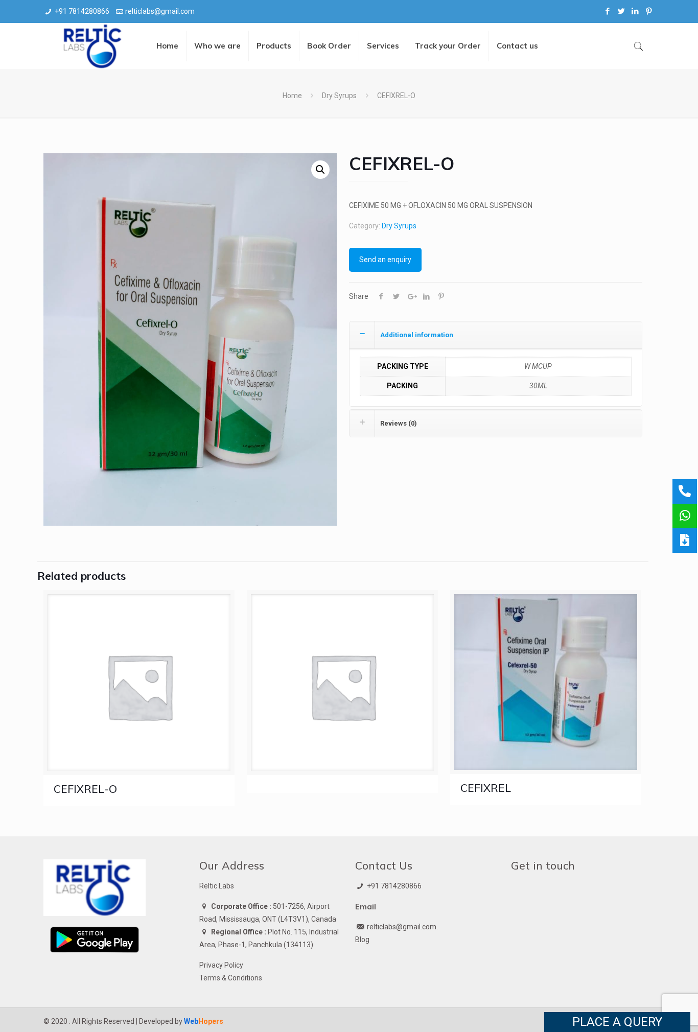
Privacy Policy (221, 965)
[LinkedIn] (635, 11)
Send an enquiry (385, 259)
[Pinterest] (649, 11)
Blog (362, 939)
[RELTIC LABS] (93, 46)
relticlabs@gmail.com (160, 11)
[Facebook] (607, 11)
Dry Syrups (339, 95)
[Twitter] (621, 11)
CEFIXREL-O (85, 788)
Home (292, 95)
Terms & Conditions (230, 978)
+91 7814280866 (82, 11)
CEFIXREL (485, 787)
